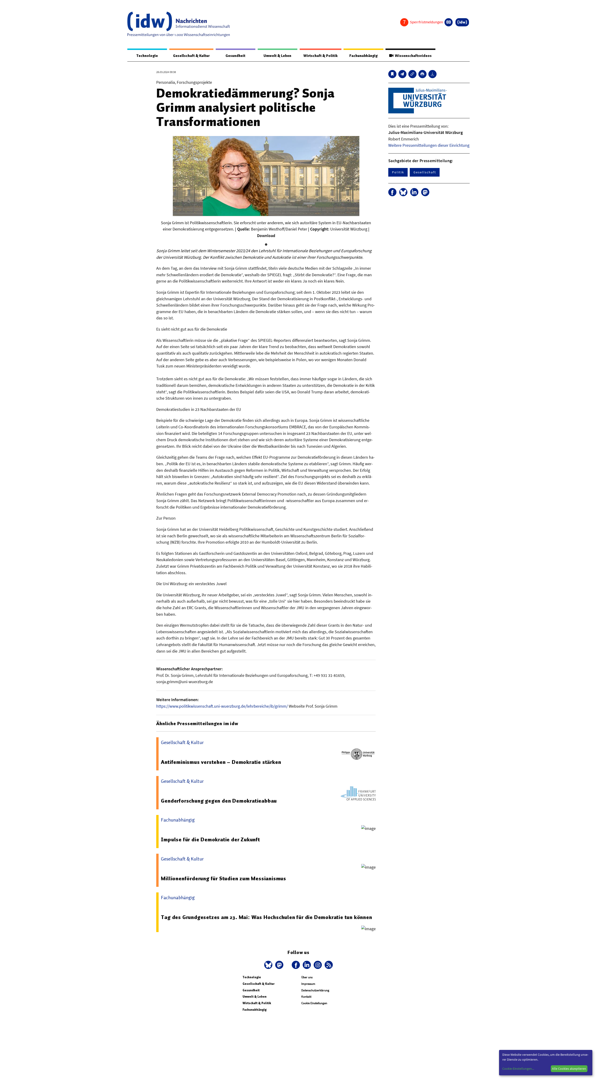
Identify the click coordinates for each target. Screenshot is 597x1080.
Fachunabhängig (363, 56)
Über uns (306, 977)
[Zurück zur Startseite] (178, 24)
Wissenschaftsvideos (412, 56)
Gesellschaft (424, 172)
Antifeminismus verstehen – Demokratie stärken (221, 762)
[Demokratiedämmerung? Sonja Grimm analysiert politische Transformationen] (402, 74)
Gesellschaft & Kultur (191, 56)
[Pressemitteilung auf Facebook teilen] (392, 192)
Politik (398, 172)
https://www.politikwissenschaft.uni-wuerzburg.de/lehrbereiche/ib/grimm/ (222, 706)
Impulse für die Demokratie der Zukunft (210, 839)
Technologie (147, 56)
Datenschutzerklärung (315, 990)
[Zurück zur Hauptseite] (462, 22)
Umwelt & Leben (277, 56)
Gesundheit (235, 56)
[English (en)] (448, 22)
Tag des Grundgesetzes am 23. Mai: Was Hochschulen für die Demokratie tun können (266, 917)
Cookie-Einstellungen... (518, 1068)
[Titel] (392, 74)
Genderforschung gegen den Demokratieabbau (219, 801)
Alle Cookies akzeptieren (569, 1068)
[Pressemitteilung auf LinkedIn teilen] (414, 192)
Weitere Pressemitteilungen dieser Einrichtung (428, 145)
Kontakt (306, 997)
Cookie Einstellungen (314, 1003)
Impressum (308, 984)
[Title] (412, 74)
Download (266, 235)
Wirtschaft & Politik (320, 56)
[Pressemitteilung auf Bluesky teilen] (403, 192)
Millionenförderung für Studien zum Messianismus (223, 878)
